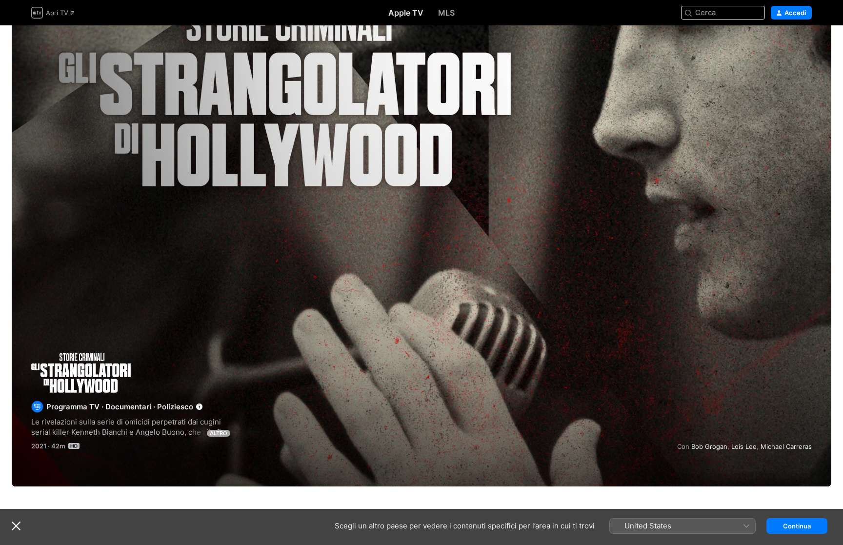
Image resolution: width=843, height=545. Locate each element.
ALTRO (218, 433)
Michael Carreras (786, 446)
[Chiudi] (16, 526)
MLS (446, 13)
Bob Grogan (709, 446)
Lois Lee (744, 446)
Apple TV (405, 13)
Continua (797, 526)
